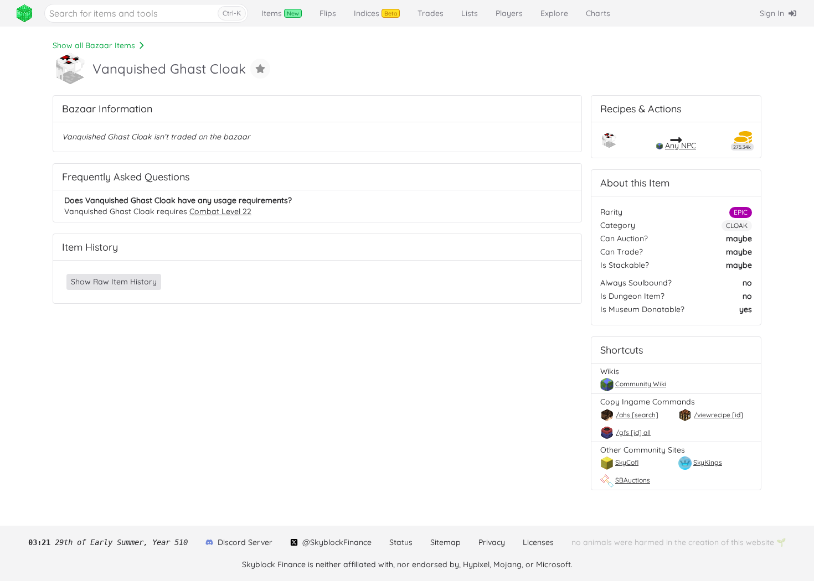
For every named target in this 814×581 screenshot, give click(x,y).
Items (280, 13)
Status (401, 542)
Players (509, 13)
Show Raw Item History (114, 282)
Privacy (491, 542)
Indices (375, 13)
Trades (431, 13)
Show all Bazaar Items (94, 45)
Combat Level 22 (220, 211)
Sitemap (445, 542)
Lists (469, 13)
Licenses (538, 542)
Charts (598, 13)
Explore (554, 13)
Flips (328, 13)
